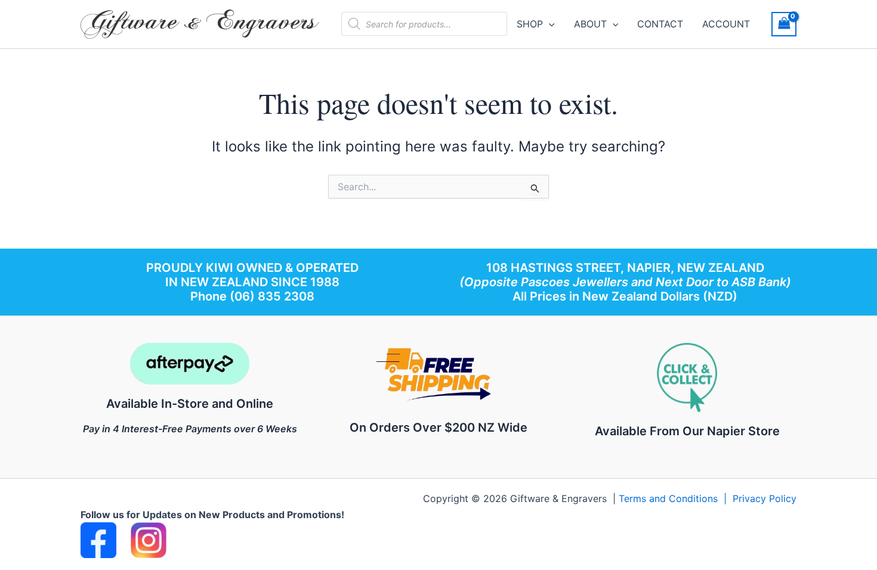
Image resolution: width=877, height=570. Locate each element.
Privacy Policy (764, 498)
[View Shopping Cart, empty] (783, 24)
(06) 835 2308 (272, 296)
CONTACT (660, 24)
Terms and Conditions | (676, 498)
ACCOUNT (726, 24)
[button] (549, 24)
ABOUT (590, 24)
